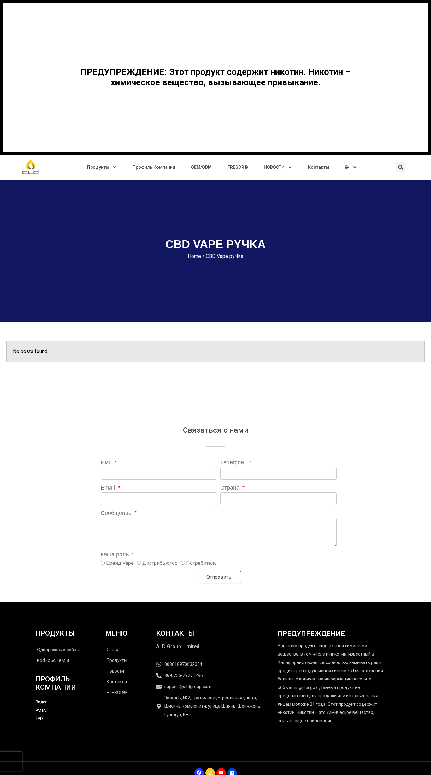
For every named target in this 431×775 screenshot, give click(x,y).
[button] (400, 167)
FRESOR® (237, 167)
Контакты (318, 167)
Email (108, 488)
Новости (115, 671)
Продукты (98, 167)
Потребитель (201, 563)
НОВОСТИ (274, 167)
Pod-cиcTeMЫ (53, 660)
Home (194, 256)
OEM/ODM (201, 167)
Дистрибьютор (160, 563)
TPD (39, 718)
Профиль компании (154, 167)
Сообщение (117, 513)
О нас (112, 649)
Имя (107, 462)
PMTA (41, 710)
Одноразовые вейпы (58, 649)
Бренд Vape (120, 563)
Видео (42, 701)
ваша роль (115, 554)
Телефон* (234, 462)
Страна (230, 488)
